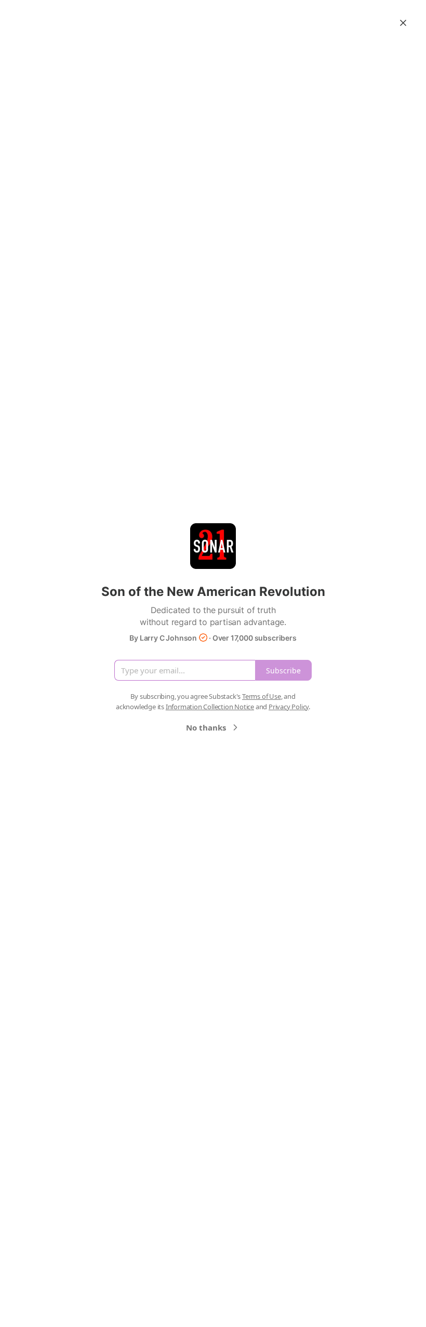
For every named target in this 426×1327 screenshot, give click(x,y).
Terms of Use (261, 696)
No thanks (206, 727)
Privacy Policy (289, 706)
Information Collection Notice (210, 706)
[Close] (403, 22)
